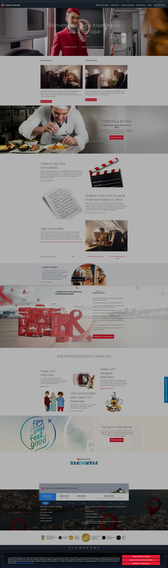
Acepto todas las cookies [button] (141, 556)
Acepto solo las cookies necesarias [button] (141, 560)
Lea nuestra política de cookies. (25, 563)
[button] (141, 563)
